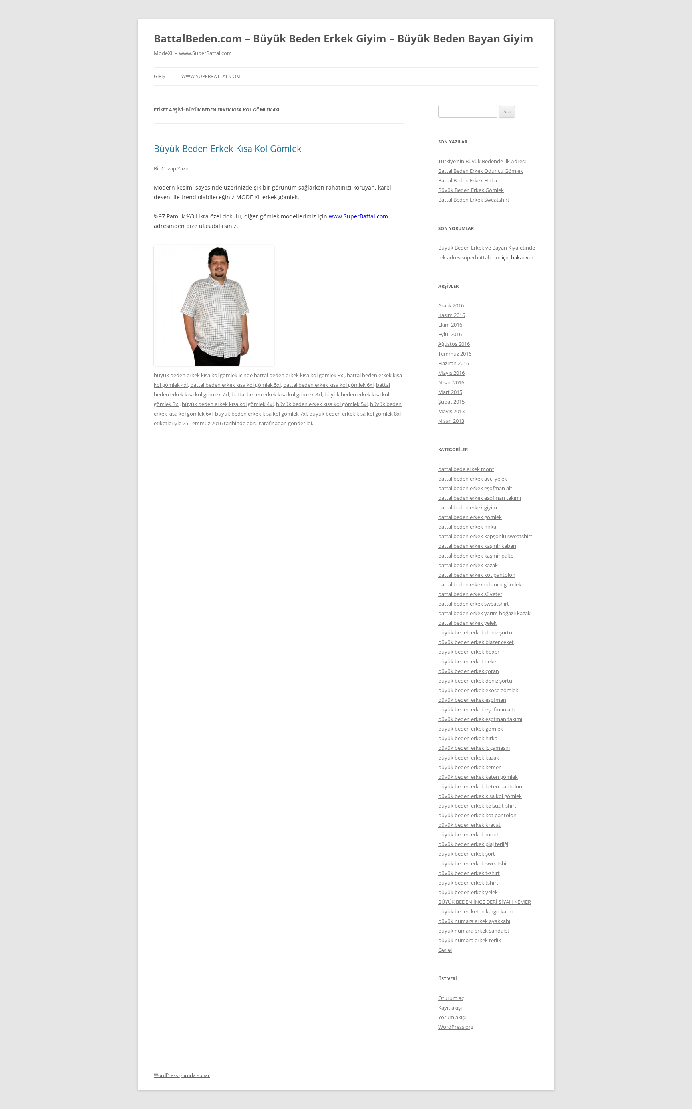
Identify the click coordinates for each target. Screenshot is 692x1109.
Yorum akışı (452, 1017)
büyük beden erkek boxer (468, 651)
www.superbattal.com (211, 76)
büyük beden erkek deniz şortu (475, 680)
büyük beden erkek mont (468, 834)
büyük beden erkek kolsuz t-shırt (477, 805)
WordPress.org (455, 1026)
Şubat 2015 (451, 401)
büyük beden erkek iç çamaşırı (474, 747)
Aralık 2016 (451, 305)
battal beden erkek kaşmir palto (476, 555)
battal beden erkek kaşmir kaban (477, 545)
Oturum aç (451, 998)
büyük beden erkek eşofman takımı (480, 719)
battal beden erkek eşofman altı (475, 488)
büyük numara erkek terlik (469, 940)
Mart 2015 (450, 392)
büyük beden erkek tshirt (468, 882)
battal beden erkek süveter (470, 594)
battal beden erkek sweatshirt (473, 603)
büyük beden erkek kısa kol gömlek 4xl (228, 404)
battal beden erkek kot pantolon (476, 574)
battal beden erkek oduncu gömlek (479, 584)
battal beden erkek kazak (468, 565)
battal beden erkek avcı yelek (472, 478)
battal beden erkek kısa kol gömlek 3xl (299, 375)
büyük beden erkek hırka (467, 738)
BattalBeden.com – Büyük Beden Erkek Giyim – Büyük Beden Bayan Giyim (343, 38)
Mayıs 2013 (451, 411)
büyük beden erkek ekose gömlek (478, 690)
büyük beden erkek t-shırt (469, 873)
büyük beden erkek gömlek (470, 728)
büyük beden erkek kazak (468, 757)
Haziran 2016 (453, 363)
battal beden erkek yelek (467, 622)
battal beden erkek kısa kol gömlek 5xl (235, 384)
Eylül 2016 (450, 334)
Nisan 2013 (451, 420)
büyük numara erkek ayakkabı (474, 921)
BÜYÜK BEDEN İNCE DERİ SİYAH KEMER (484, 901)
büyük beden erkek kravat (469, 824)
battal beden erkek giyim (467, 507)
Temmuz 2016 (454, 353)
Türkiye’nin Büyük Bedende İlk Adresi (482, 161)
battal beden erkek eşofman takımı (479, 497)
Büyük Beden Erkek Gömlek (471, 190)
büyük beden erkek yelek (468, 892)
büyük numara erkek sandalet (473, 930)
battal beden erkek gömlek (470, 517)
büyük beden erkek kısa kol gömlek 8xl (355, 413)
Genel (445, 949)
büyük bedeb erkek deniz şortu (475, 632)
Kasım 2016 (451, 315)
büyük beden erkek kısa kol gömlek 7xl (261, 413)
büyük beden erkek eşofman (472, 699)
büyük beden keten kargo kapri (475, 911)
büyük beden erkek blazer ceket (476, 642)
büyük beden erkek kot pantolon (477, 815)
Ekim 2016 (450, 324)
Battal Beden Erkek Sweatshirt (473, 199)
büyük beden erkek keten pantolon (480, 786)
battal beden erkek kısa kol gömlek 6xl (328, 384)
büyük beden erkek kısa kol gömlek (195, 375)
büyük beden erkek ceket (468, 661)
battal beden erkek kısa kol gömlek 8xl (276, 394)
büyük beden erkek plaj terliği (473, 844)
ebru (252, 423)
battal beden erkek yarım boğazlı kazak (484, 613)
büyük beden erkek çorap (468, 671)
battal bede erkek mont (466, 469)
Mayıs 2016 (451, 372)
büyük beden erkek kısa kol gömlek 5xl (322, 404)
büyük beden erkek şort (466, 853)
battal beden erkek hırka (467, 526)
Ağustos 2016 (454, 343)
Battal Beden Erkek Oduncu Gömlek (480, 170)
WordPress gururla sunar (182, 1075)
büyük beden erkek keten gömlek (478, 776)
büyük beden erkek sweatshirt (474, 863)
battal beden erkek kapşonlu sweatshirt (485, 536)
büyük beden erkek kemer (469, 767)
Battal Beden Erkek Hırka (467, 180)
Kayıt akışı (450, 1007)
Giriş (159, 76)
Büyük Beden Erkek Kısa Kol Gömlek (228, 148)
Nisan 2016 (451, 382)
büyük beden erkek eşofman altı (476, 709)
